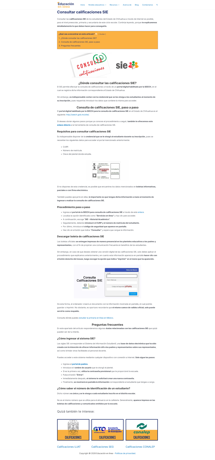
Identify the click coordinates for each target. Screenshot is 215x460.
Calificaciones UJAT (69, 446)
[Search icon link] (157, 5)
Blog (137, 5)
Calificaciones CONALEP (140, 446)
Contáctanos (147, 5)
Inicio (82, 5)
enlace (140, 212)
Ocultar (102, 34)
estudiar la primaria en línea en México (96, 318)
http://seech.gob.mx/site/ (77, 114)
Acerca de (127, 5)
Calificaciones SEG (102, 446)
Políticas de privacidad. (125, 453)
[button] (105, 5)
